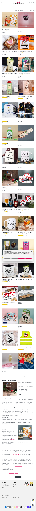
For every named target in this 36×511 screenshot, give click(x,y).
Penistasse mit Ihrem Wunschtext (23, 164)
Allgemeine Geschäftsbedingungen (5, 485)
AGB (27, 508)
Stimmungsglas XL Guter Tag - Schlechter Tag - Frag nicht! (9, 187)
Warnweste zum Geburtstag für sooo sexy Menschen (24, 347)
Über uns (14, 484)
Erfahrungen (15, 495)
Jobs (13, 486)
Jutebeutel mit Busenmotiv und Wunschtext (8, 164)
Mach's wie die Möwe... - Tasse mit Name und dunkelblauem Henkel (9, 119)
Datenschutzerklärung (15, 508)
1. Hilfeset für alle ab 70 (22, 186)
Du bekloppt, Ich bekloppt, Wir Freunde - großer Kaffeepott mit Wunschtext (9, 280)
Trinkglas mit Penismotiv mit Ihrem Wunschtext (25, 279)
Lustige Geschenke (16, 454)
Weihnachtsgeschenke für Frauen (13, 444)
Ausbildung (14, 488)
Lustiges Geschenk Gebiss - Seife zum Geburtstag (9, 51)
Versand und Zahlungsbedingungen (5, 495)
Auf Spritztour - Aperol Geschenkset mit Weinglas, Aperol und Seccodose (9, 29)
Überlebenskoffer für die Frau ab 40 (7, 325)
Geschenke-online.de (18, 466)
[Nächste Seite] (24, 376)
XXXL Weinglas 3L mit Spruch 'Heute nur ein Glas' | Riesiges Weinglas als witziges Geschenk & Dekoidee (25, 233)
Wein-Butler (20, 302)
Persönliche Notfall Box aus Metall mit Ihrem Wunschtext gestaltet (9, 303)
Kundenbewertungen (16, 497)
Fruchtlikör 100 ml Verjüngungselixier (24, 73)
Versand (30, 508)
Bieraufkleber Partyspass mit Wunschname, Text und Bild (9, 210)
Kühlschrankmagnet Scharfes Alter (23, 209)
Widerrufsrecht (4, 497)
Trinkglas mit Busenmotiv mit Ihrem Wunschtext (9, 73)
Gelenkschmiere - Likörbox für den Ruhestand (25, 325)
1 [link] (11, 376)
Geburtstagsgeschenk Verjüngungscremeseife (25, 51)
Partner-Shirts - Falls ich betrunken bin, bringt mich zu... (26, 119)
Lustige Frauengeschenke (13, 473)
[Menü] (34, 499)
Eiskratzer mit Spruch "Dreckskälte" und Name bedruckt (9, 347)
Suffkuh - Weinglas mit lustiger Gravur (24, 28)
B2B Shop (14, 490)
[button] (2, 3)
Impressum (4, 489)
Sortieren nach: (17, 10)
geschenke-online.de (9, 508)
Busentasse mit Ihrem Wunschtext (7, 232)
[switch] (33, 505)
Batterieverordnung (5, 487)
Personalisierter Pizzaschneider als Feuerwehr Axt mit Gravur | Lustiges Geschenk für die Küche (25, 370)
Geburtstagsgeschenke (17, 404)
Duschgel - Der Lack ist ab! (6, 96)
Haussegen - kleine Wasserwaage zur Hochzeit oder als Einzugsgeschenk (25, 142)
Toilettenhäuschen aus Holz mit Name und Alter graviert (25, 97)
